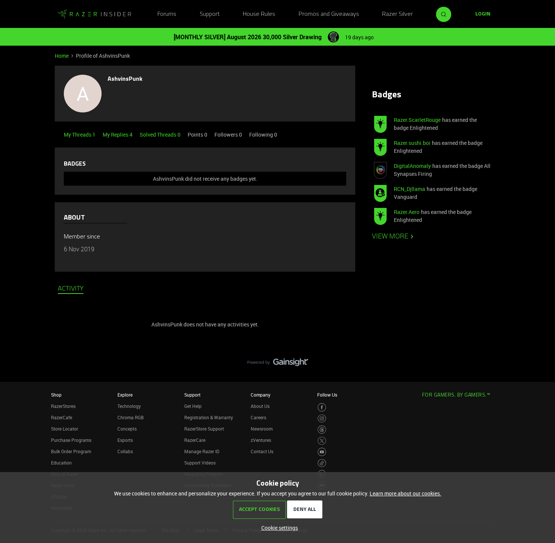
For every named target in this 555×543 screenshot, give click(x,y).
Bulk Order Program (71, 451)
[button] (482, 14)
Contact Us (262, 451)
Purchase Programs (71, 440)
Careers (258, 417)
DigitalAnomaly (412, 165)
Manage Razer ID (201, 451)
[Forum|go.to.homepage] (94, 14)
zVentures (261, 440)
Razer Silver (397, 14)
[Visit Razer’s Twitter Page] (322, 441)
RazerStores (63, 406)
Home (62, 55)
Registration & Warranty (208, 417)
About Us (260, 406)
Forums (166, 14)
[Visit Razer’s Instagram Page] (322, 418)
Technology (129, 406)
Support (210, 14)
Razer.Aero (406, 211)
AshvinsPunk (125, 79)
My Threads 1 (80, 134)
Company (260, 395)
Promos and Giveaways (329, 14)
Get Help (193, 406)
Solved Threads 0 (161, 134)
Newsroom (262, 429)
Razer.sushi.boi (412, 142)
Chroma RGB (130, 417)
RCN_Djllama (409, 188)
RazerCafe (61, 417)
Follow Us (327, 395)
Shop (56, 395)
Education (61, 463)
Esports (125, 440)
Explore (125, 395)
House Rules (259, 14)
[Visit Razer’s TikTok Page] (322, 463)
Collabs (125, 451)
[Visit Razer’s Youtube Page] (322, 452)
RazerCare (194, 440)
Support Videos (200, 463)
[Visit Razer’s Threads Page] (322, 429)
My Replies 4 (118, 134)
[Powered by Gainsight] (277, 364)
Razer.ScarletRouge (417, 119)
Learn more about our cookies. (405, 493)
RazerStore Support (204, 429)
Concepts (127, 429)
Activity (70, 289)
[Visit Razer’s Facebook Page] (322, 407)
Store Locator (64, 429)
